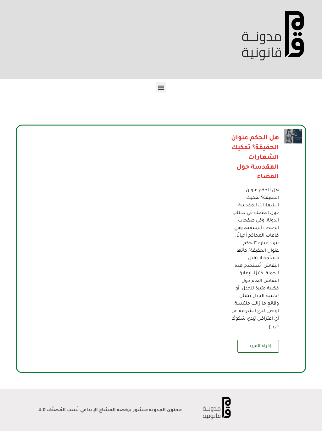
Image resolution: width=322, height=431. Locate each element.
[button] (161, 87)
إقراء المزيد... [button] (258, 346)
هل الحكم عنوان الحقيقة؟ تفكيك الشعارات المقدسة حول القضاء (255, 158)
